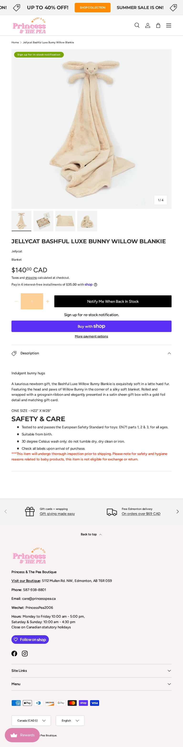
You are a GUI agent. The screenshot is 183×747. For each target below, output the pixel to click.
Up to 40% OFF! (47, 7)
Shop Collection (92, 7)
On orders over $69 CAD (141, 514)
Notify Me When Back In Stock (113, 301)
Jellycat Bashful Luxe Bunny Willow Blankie (48, 42)
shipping (31, 277)
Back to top (89, 534)
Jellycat (16, 251)
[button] (158, 25)
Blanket (16, 259)
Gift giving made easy (57, 514)
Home (15, 42)
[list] (91, 129)
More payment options (91, 336)
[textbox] (91, 392)
